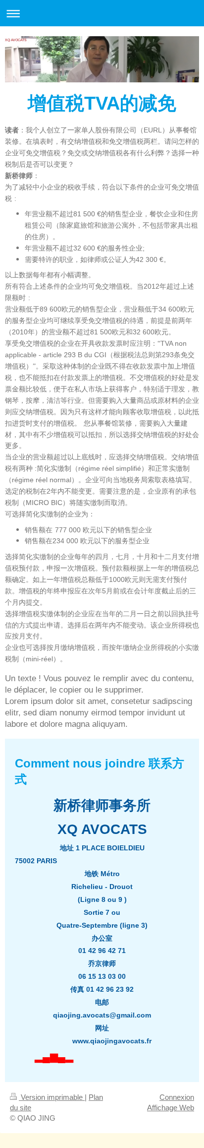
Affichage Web (170, 1107)
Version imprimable (52, 1097)
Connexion (176, 1097)
